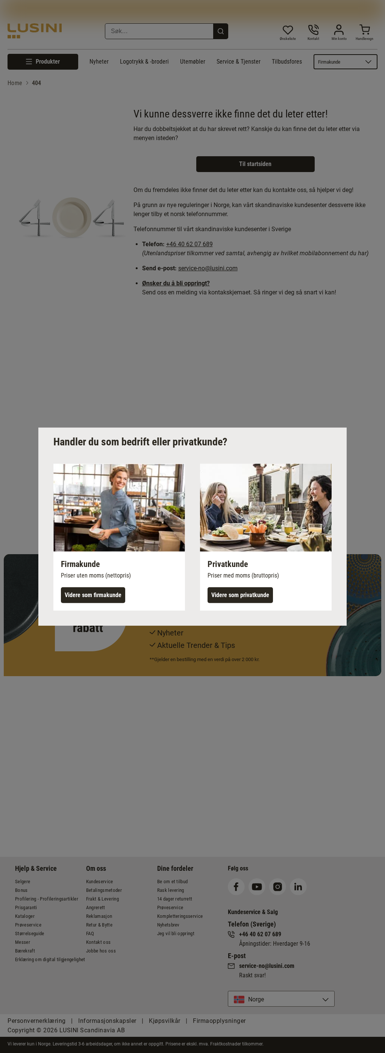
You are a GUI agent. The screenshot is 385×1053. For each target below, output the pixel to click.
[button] (119, 536)
